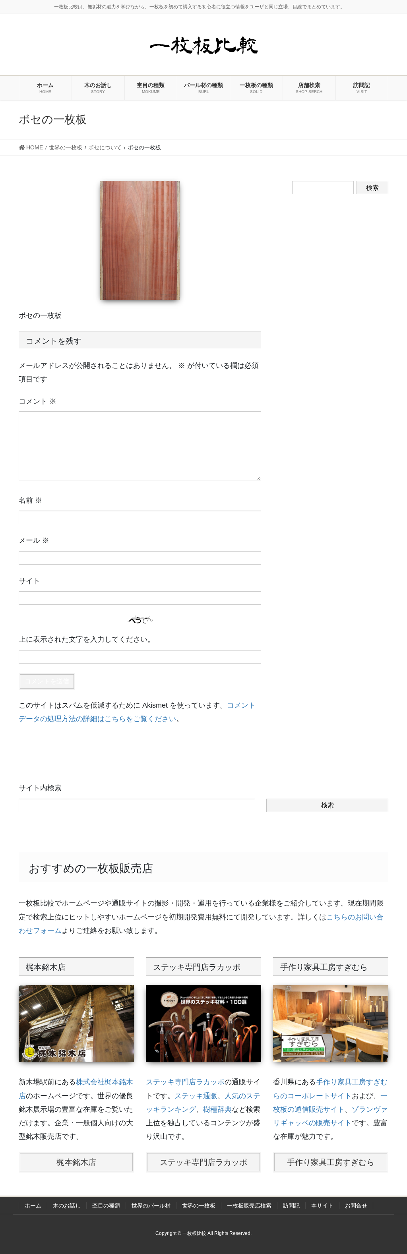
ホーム (33, 1205)
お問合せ (356, 1205)
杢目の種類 (106, 1205)
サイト (29, 581)
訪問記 (291, 1205)
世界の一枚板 (198, 1205)
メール (34, 540)
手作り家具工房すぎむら (330, 1162)
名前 (30, 500)
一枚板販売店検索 (249, 1205)
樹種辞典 (217, 1109)
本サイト (322, 1205)
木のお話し (67, 1205)
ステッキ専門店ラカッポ (185, 1082)
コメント (37, 401)
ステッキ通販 (195, 1096)
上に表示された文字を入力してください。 (87, 639)
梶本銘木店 (76, 1162)
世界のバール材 (151, 1205)
